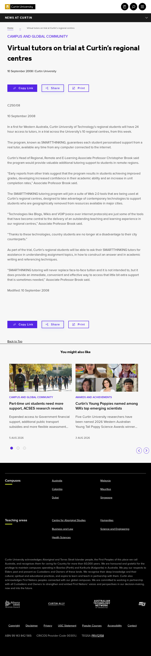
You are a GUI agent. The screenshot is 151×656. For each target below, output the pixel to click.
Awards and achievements (94, 397)
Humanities (106, 520)
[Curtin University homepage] (20, 7)
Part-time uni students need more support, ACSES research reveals (36, 406)
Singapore (106, 498)
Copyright (14, 626)
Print (81, 88)
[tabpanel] (40, 402)
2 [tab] (18, 448)
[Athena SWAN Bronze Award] (12, 604)
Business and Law (62, 529)
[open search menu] (132, 6)
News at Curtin (18, 17)
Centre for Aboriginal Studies (69, 520)
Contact (132, 626)
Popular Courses (92, 626)
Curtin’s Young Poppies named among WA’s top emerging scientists (107, 406)
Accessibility (115, 626)
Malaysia (105, 481)
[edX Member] (142, 604)
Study (124, 6)
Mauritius (105, 489)
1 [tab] (11, 448)
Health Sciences (61, 537)
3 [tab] (24, 448)
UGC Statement (67, 626)
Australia (57, 481)
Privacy (48, 626)
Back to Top (14, 341)
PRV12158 (98, 635)
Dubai (55, 498)
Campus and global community (37, 36)
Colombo (57, 489)
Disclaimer (32, 626)
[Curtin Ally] (56, 604)
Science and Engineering (114, 529)
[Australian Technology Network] (102, 604)
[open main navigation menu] (141, 6)
